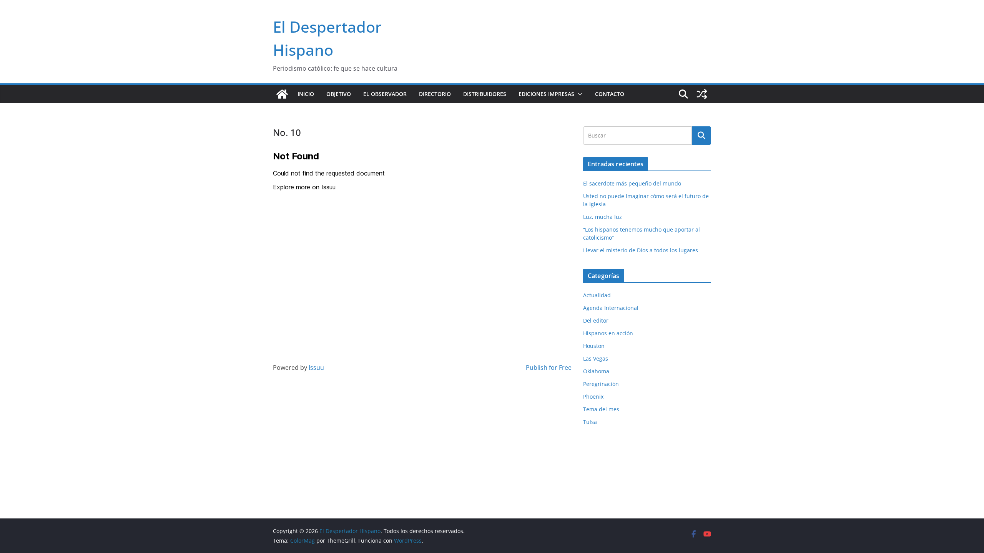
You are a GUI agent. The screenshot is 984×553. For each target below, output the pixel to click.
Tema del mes (601, 409)
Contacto (609, 94)
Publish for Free (549, 367)
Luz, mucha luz (602, 216)
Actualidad (597, 295)
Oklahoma (596, 371)
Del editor (595, 320)
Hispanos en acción (608, 333)
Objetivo (338, 94)
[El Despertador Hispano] (282, 94)
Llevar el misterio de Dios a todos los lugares (640, 250)
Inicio (306, 94)
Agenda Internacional (610, 307)
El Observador (385, 94)
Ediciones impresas (546, 94)
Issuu (316, 367)
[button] (578, 94)
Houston (594, 345)
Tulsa (590, 422)
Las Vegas (595, 358)
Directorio (435, 94)
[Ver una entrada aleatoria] (702, 94)
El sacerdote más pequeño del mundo (632, 183)
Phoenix (593, 396)
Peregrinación (601, 383)
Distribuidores (484, 94)
